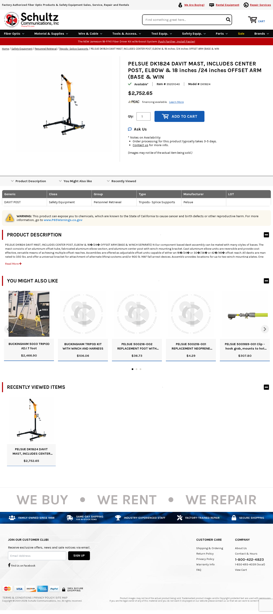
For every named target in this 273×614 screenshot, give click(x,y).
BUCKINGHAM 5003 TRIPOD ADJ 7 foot (29, 346)
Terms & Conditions (17, 597)
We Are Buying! (194, 5)
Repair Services (260, 5)
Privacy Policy (205, 559)
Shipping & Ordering (209, 548)
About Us (241, 548)
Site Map (62, 597)
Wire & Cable (88, 33)
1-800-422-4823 (249, 559)
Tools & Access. (124, 33)
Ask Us (140, 129)
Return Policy (205, 553)
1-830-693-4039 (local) (250, 564)
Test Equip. (159, 33)
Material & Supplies (49, 33)
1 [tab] (132, 369)
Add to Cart (184, 116)
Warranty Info (205, 564)
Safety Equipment (21, 48)
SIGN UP (79, 555)
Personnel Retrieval (46, 48)
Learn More (176, 102)
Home (5, 48)
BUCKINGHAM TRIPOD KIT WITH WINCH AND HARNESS (83, 346)
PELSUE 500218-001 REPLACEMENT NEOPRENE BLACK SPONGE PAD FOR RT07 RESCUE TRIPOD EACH (190, 346)
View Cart (241, 570)
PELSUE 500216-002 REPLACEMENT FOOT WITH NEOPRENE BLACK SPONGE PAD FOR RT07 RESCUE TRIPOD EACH (137, 346)
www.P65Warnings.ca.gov (63, 220)
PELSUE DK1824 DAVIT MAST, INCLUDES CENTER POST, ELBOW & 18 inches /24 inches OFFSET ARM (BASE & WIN (31, 451)
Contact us (140, 145)
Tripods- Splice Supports (73, 48)
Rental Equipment (227, 5)
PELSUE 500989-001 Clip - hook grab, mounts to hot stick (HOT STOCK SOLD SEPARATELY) (245, 346)
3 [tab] (140, 369)
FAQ (198, 570)
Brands (259, 33)
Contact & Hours (246, 553)
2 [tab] (136, 369)
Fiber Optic (12, 33)
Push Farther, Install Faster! (176, 41)
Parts (220, 33)
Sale (241, 33)
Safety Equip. (192, 33)
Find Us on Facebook (23, 565)
